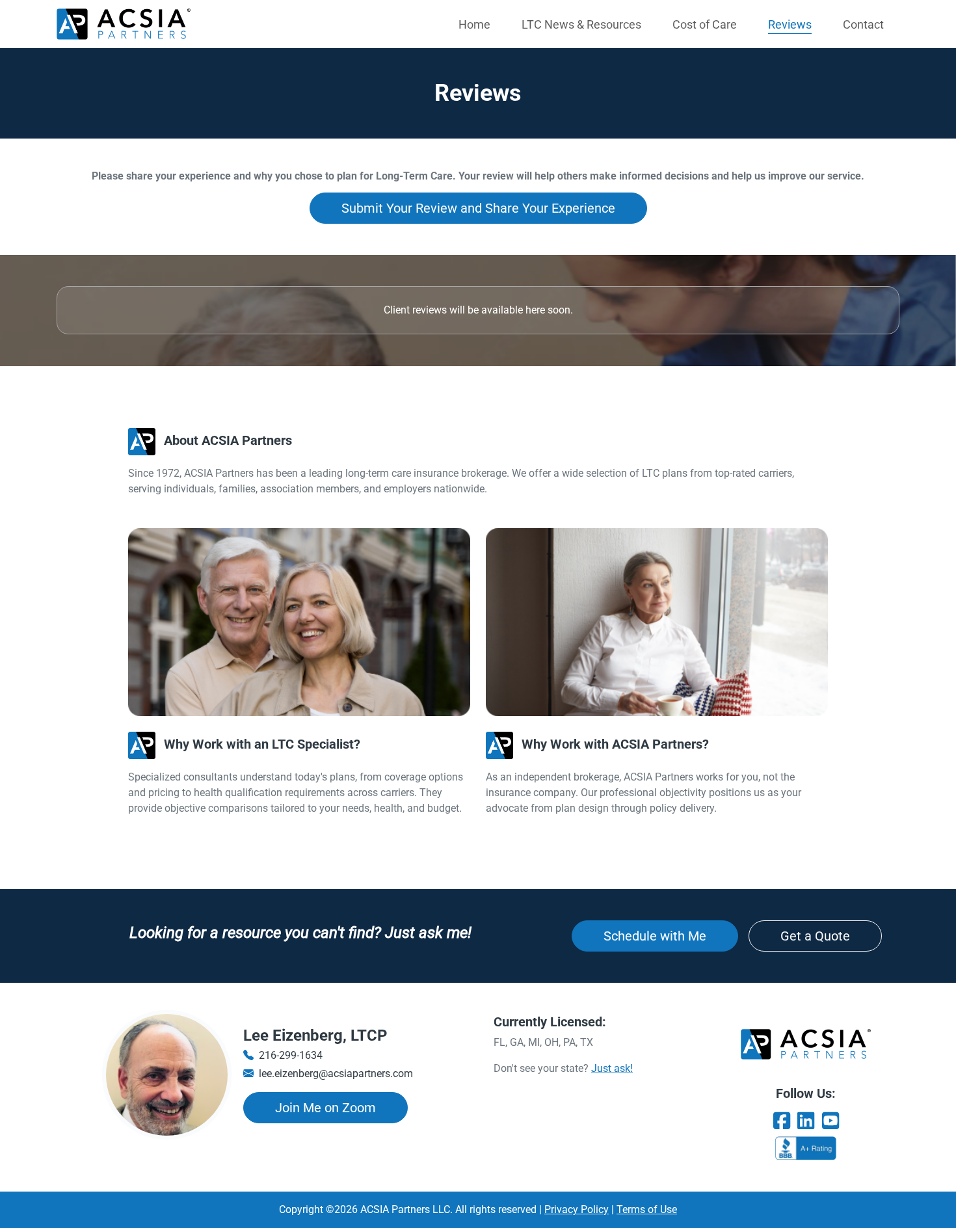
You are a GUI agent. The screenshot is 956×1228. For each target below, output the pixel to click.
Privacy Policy (576, 1209)
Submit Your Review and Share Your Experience (478, 208)
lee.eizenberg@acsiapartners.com (336, 1073)
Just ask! (612, 1068)
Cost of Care (704, 24)
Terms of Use (647, 1209)
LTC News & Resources (581, 24)
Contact (863, 24)
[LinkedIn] (805, 1121)
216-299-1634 (291, 1055)
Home (474, 24)
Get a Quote (815, 936)
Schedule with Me (655, 936)
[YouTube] (830, 1121)
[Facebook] (781, 1121)
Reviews (790, 24)
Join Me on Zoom (325, 1107)
